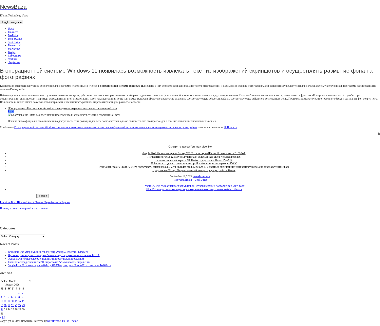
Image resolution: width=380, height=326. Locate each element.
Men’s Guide (15, 38)
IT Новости (230, 127)
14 (16, 301)
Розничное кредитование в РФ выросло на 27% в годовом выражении (49, 262)
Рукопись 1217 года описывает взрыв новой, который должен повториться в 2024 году (194, 186)
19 (9, 305)
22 (19, 305)
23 (23, 305)
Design (11, 52)
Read (11, 111)
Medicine (13, 35)
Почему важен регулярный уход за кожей (24, 208)
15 (19, 301)
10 (2, 301)
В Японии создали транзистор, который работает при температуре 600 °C (194, 163)
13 (12, 301)
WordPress (53, 321)
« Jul (2, 317)
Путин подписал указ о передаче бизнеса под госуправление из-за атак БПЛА (54, 255)
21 (16, 305)
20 (12, 305)
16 (23, 301)
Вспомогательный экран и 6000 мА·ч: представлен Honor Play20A (194, 160)
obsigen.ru (14, 62)
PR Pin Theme (70, 321)
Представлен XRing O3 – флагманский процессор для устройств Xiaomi (194, 170)
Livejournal (14, 45)
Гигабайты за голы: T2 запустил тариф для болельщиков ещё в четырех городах (193, 156)
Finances (13, 32)
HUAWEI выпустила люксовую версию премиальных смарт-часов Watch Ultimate (194, 189)
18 (5, 305)
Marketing (14, 49)
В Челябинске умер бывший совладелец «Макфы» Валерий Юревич (48, 252)
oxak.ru (12, 59)
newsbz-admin (201, 176)
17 (2, 305)
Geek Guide (14, 42)
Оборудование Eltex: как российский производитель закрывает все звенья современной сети (62, 108)
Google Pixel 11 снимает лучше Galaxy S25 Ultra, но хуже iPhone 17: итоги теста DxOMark (194, 153)
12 (9, 301)
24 (2, 309)
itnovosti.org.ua (183, 179)
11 (5, 301)
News (11, 28)
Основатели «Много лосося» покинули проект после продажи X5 (46, 258)
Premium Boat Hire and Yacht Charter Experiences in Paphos (35, 202)
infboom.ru (14, 55)
